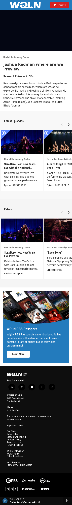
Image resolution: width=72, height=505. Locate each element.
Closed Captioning (16, 437)
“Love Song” (54, 252)
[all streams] (67, 501)
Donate (61, 5)
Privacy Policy (14, 439)
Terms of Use (14, 442)
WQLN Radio (13, 454)
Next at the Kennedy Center (16, 57)
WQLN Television (15, 451)
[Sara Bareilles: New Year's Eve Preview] (22, 230)
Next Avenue (13, 462)
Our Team (12, 431)
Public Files (12, 434)
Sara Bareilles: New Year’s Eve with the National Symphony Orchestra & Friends (19, 169)
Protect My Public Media (19, 465)
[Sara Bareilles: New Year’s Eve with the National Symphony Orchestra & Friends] (22, 142)
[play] (5, 500)
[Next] (68, 124)
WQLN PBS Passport (22, 329)
